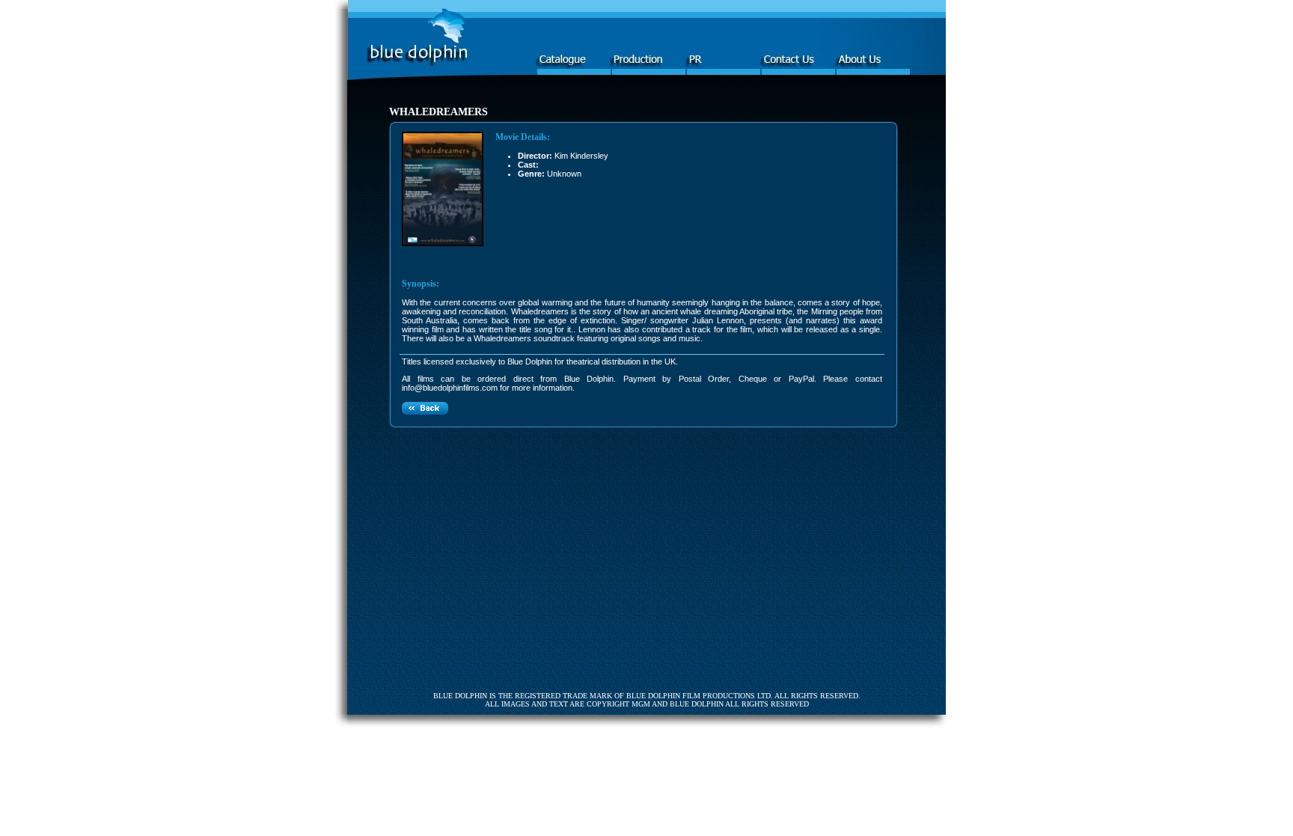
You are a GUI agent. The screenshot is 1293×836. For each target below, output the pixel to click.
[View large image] (442, 243)
